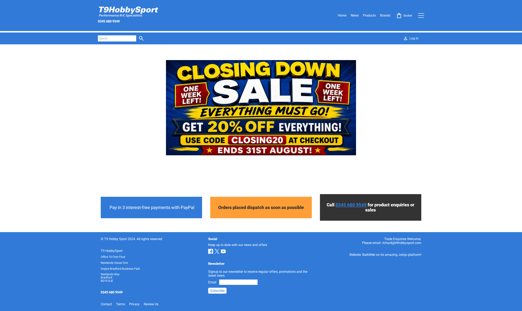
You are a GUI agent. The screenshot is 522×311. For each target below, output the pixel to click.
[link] (404, 15)
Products (369, 15)
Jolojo (402, 255)
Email (212, 282)
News (355, 15)
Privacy (134, 304)
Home (342, 15)
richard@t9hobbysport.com (401, 243)
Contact (106, 304)
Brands (385, 15)
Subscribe (217, 291)
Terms (120, 304)
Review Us (151, 304)
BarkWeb (368, 255)
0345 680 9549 (109, 21)
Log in (413, 38)
